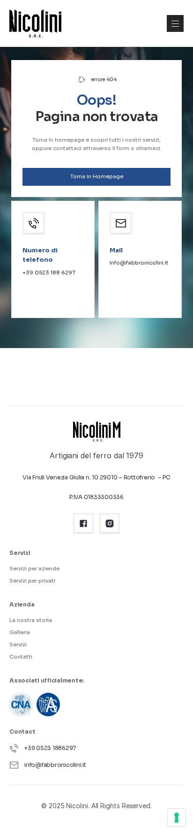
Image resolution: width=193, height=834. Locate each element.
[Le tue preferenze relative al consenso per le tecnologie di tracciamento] (177, 817)
